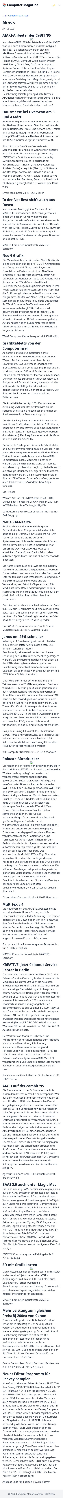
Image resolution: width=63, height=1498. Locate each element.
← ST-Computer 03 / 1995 (15, 15)
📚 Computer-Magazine (20, 5)
